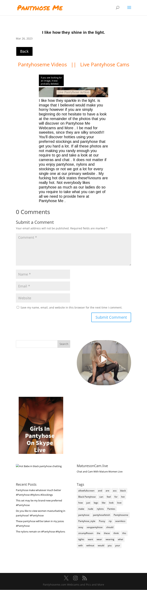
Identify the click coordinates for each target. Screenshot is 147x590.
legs (96, 502)
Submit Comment (111, 317)
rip (110, 521)
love (119, 502)
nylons (100, 508)
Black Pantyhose (87, 496)
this (124, 533)
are (107, 490)
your (117, 545)
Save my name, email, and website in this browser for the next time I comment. (71, 307)
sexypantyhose (95, 527)
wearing (110, 539)
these (107, 533)
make (81, 508)
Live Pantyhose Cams (104, 64)
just (88, 502)
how (80, 502)
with (80, 545)
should (109, 527)
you (110, 545)
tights (81, 539)
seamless (120, 521)
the (98, 533)
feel (109, 496)
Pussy (102, 521)
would (101, 545)
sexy (80, 527)
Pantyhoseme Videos (43, 64)
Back (24, 51)
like (103, 502)
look (111, 502)
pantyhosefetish (101, 515)
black (123, 490)
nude (90, 508)
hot (123, 496)
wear (99, 539)
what (120, 539)
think (116, 533)
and (100, 490)
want (90, 539)
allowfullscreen (86, 490)
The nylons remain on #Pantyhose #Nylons (40, 531)
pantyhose (83, 515)
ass (115, 490)
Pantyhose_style (86, 521)
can (101, 496)
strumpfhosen (85, 533)
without (90, 545)
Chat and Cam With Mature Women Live (99, 471)
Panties (111, 508)
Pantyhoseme (121, 515)
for (116, 496)
